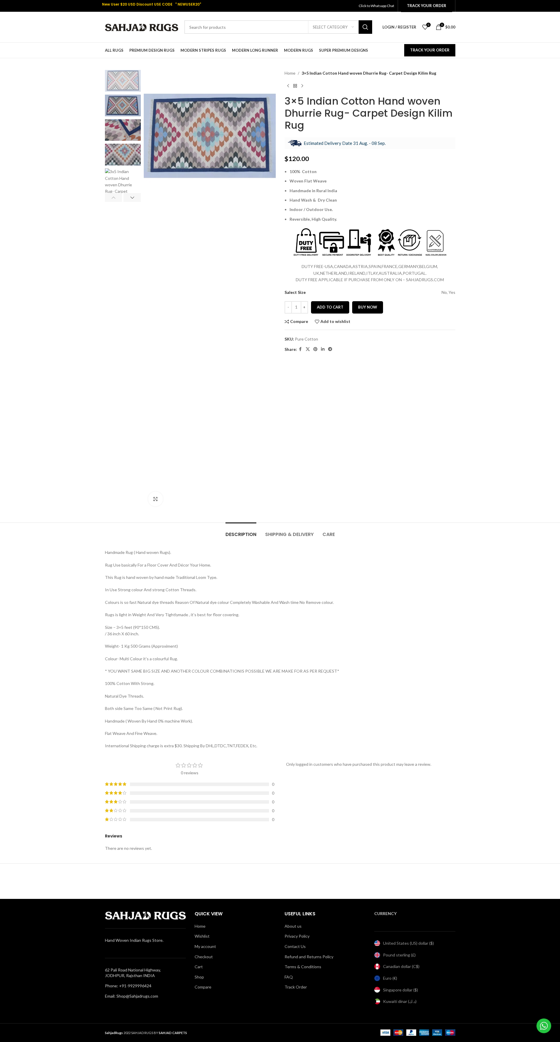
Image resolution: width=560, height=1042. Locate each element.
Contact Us (295, 946)
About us (293, 926)
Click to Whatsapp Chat (377, 6)
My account (205, 946)
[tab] (240, 531)
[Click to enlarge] (155, 499)
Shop (199, 976)
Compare (203, 986)
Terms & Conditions (303, 966)
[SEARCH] (365, 27)
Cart (199, 966)
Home (290, 73)
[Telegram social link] (330, 349)
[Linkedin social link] (322, 349)
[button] (113, 197)
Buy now (367, 307)
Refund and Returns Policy (309, 956)
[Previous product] (288, 85)
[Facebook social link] (300, 349)
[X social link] (308, 349)
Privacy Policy (297, 936)
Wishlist (202, 936)
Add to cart (330, 307)
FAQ (289, 976)
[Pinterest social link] (315, 349)
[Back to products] (295, 85)
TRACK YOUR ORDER (429, 50)
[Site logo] (141, 26)
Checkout (204, 956)
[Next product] (302, 85)
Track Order (296, 986)
